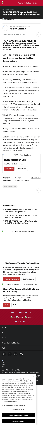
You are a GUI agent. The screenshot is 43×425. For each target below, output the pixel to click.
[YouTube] (21, 354)
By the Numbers (10, 187)
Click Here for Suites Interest (14, 164)
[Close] (33, 376)
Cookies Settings (34, 372)
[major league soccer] (3, 363)
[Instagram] (15, 354)
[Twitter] (4, 354)
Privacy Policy (12, 401)
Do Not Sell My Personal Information (13, 405)
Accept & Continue (18, 421)
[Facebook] (10, 354)
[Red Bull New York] (4, 3)
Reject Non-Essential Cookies (18, 415)
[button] (40, 3)
